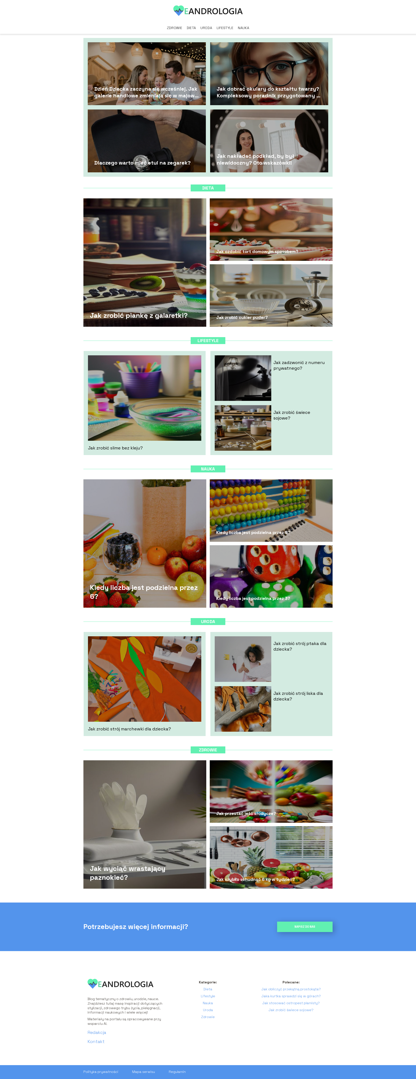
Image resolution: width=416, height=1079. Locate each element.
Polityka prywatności (100, 1071)
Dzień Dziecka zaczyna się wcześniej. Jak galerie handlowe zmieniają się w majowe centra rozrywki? (146, 92)
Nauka (243, 28)
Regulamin (177, 1071)
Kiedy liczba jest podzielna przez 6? (144, 592)
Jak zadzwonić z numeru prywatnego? (299, 365)
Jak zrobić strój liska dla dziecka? (298, 696)
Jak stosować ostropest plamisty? (291, 1003)
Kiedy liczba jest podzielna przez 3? (253, 598)
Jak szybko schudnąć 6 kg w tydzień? (255, 879)
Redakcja (97, 1032)
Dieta (191, 28)
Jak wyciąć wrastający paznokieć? (127, 873)
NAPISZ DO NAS (304, 927)
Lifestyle (225, 28)
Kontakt (96, 1041)
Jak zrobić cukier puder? (242, 317)
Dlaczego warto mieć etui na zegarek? (142, 162)
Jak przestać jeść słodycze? (246, 813)
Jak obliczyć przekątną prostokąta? (291, 989)
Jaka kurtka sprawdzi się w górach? (291, 996)
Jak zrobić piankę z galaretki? (139, 315)
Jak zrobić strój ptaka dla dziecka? (300, 646)
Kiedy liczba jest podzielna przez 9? (253, 532)
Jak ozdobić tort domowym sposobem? (257, 251)
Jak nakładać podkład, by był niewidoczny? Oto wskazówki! (255, 159)
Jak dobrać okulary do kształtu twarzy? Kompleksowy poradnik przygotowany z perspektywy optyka (268, 92)
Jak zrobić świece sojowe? (291, 415)
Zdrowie (174, 28)
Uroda (206, 28)
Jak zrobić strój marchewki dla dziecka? (129, 729)
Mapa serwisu (143, 1071)
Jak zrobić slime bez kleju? (115, 448)
